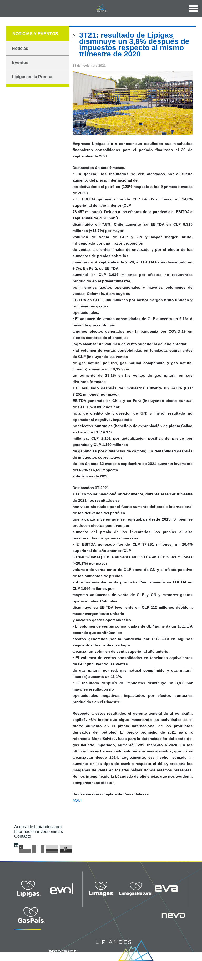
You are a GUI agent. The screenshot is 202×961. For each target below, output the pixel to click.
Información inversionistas (38, 831)
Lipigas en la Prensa (32, 77)
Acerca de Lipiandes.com (38, 827)
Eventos (20, 62)
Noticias (20, 48)
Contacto (22, 836)
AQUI (77, 800)
